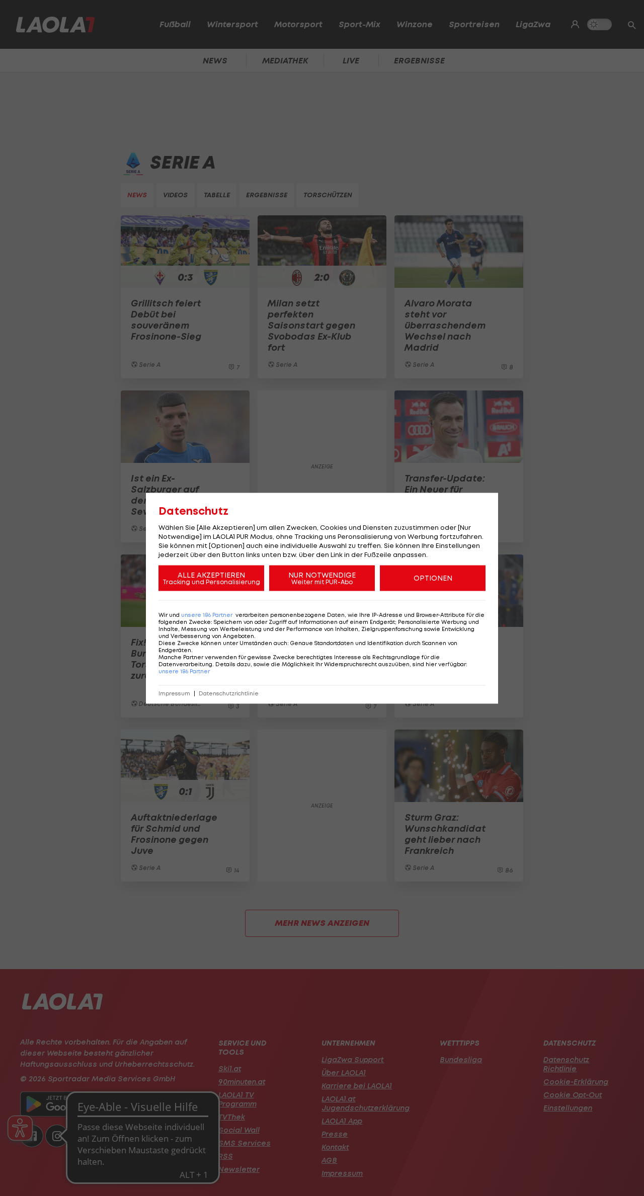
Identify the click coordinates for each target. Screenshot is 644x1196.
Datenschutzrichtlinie (229, 693)
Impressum (174, 693)
